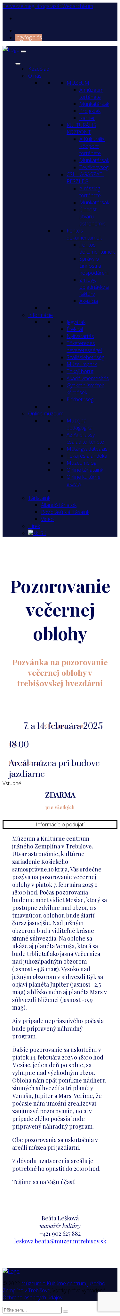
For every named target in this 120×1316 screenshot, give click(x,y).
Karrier (87, 118)
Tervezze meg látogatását (32, 6)
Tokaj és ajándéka (87, 455)
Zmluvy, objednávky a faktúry (94, 286)
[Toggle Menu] (17, 64)
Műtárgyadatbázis (87, 448)
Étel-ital (75, 329)
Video (47, 519)
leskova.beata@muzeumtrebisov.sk (60, 1241)
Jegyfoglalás (28, 37)
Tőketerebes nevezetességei (84, 347)
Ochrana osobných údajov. (33, 1297)
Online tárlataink (85, 469)
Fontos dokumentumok (84, 234)
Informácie (40, 315)
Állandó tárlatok (58, 504)
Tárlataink (39, 497)
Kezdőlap (38, 68)
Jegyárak (76, 322)
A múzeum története (91, 93)
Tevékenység (93, 167)
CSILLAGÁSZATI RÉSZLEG (85, 178)
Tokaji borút (80, 371)
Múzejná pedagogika (79, 424)
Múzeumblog (81, 462)
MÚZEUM (78, 82)
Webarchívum (77, 6)
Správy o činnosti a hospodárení (93, 265)
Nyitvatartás (80, 336)
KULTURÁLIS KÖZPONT (81, 129)
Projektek (89, 110)
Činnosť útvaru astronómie (92, 216)
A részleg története (90, 192)
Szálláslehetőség (85, 357)
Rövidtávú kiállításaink (65, 512)
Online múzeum (45, 413)
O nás (35, 75)
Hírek (34, 526)
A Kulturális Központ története (92, 146)
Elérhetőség (80, 399)
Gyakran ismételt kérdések (85, 389)
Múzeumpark (82, 364)
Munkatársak (94, 103)
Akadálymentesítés (88, 378)
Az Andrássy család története (85, 438)
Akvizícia (88, 300)
